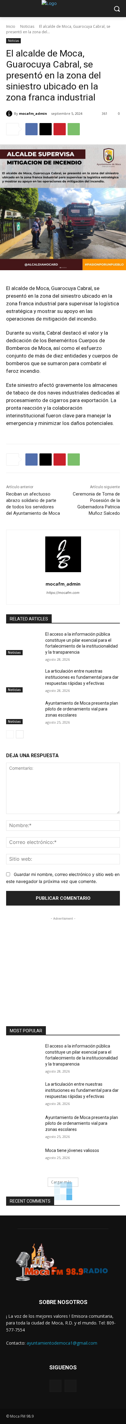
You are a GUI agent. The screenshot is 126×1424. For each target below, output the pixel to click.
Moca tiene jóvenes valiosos (72, 1150)
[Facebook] (31, 129)
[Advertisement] (63, 960)
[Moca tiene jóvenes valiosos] (23, 1160)
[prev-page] (10, 734)
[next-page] (20, 734)
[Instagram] (70, 1386)
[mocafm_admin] (10, 114)
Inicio (10, 26)
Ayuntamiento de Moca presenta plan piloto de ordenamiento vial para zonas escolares (81, 709)
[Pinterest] (60, 129)
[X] (45, 129)
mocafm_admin (33, 113)
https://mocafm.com (63, 592)
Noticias (27, 26)
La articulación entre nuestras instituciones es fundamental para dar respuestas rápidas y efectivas (82, 677)
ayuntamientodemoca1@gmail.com (62, 1343)
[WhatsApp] (74, 129)
